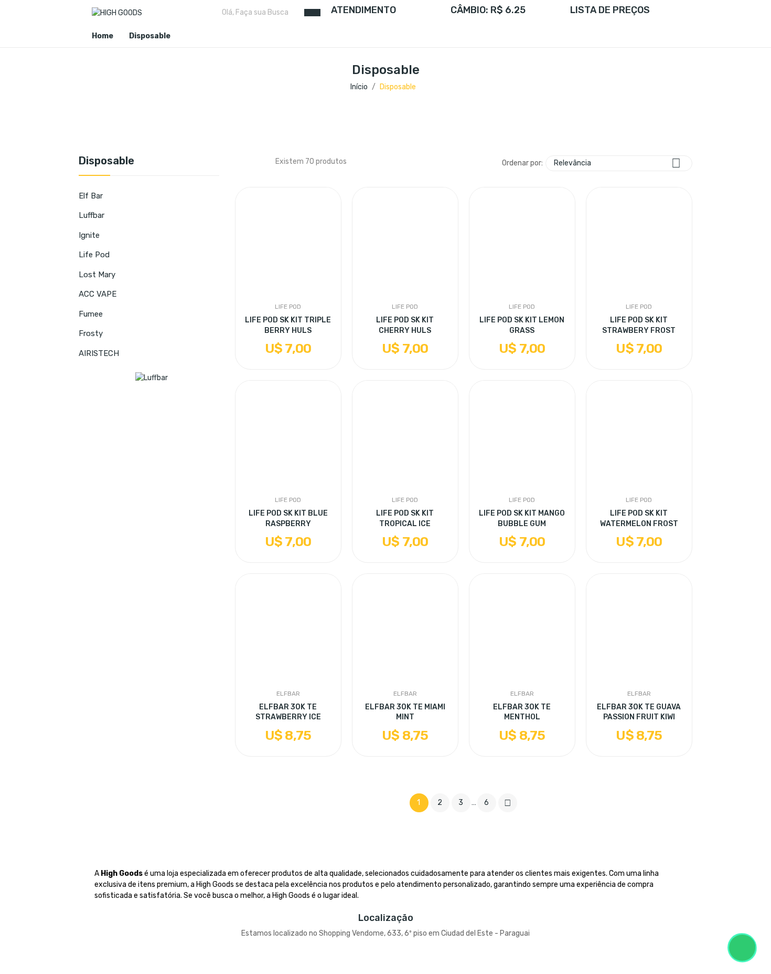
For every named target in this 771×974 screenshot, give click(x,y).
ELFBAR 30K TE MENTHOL (522, 712)
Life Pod (94, 254)
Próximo (507, 803)
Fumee (91, 314)
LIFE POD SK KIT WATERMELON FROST (639, 518)
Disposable (106, 161)
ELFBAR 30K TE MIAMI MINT (405, 712)
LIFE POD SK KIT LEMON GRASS (521, 325)
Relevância (617, 163)
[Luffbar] (151, 377)
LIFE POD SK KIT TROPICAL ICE (405, 518)
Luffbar (91, 215)
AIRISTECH (99, 353)
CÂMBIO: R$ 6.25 (488, 10)
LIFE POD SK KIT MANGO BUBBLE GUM (522, 518)
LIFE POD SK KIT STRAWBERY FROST (639, 325)
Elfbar (288, 693)
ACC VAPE (97, 294)
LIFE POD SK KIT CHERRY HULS (405, 325)
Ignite (89, 235)
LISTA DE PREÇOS (610, 10)
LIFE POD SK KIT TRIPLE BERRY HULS (288, 325)
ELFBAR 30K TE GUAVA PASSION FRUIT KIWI (639, 712)
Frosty (91, 333)
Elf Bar (91, 196)
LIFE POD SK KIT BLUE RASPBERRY (288, 518)
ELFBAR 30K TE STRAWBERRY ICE (288, 712)
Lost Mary (97, 274)
